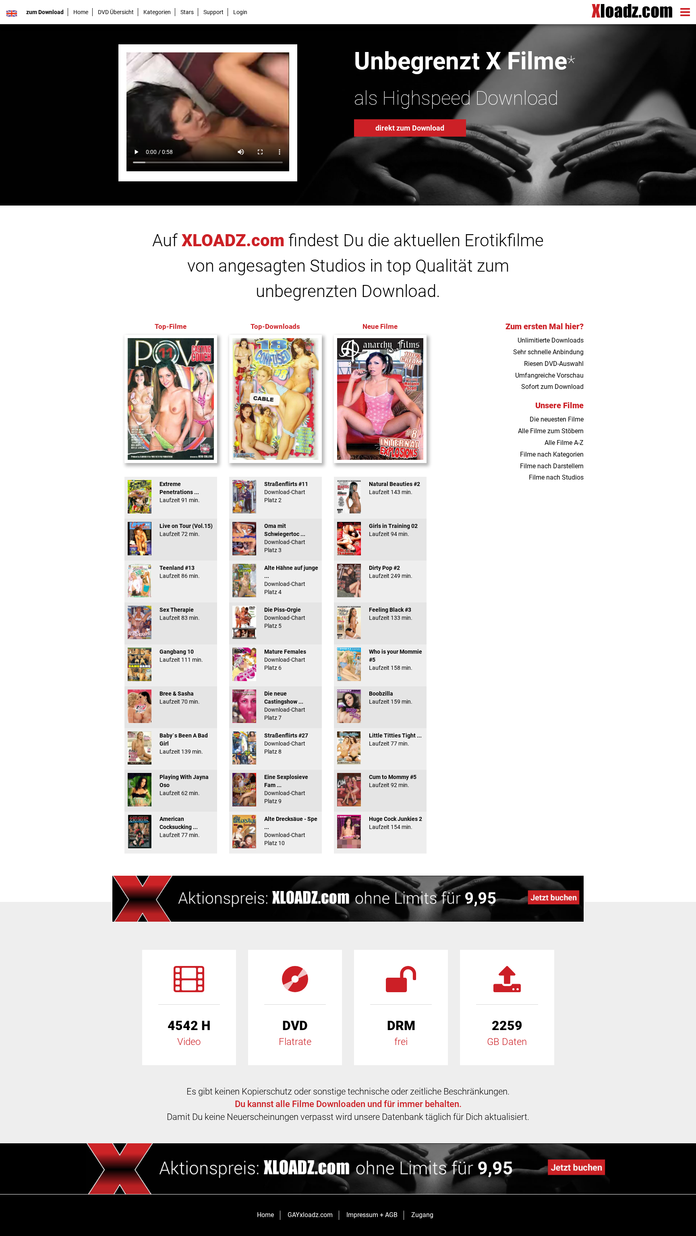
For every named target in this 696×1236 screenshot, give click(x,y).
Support (213, 12)
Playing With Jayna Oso (184, 785)
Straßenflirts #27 (286, 743)
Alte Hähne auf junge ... (291, 580)
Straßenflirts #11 (286, 492)
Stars (187, 12)
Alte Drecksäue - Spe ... (290, 831)
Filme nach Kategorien (552, 454)
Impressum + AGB (372, 1215)
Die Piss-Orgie (284, 618)
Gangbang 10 (181, 655)
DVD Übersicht (116, 12)
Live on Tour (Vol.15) (186, 530)
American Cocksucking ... (180, 827)
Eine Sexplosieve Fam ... (286, 789)
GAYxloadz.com (310, 1215)
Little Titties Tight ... (395, 739)
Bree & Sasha (180, 697)
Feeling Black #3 (390, 614)
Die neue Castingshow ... (284, 705)
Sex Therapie (180, 614)
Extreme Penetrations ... (180, 492)
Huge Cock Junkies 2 (395, 823)
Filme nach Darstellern (552, 466)
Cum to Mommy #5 (392, 781)
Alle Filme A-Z (564, 443)
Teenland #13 (180, 572)
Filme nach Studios (556, 477)
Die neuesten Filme (557, 419)
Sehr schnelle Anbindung (548, 352)
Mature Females (285, 659)
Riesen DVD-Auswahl (554, 364)
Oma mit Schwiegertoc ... (284, 538)
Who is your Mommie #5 (395, 659)
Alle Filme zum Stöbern (551, 431)
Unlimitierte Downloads (551, 340)
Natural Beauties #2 (394, 488)
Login (240, 12)
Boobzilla (390, 697)
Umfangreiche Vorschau (549, 375)
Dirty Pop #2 (390, 572)
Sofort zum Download (552, 387)
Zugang (422, 1215)
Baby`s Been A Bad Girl (184, 743)
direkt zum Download (409, 128)
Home (80, 12)
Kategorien (157, 12)
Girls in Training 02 (393, 530)
